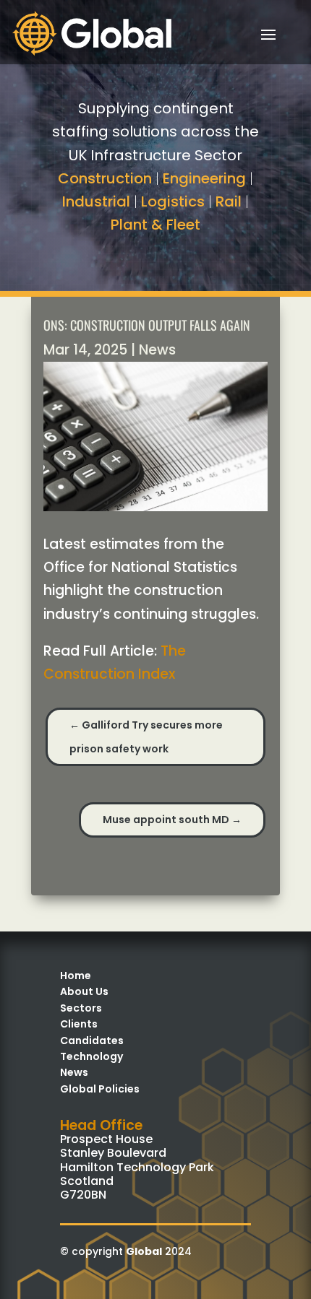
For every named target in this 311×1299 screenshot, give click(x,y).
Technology (91, 1056)
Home (75, 975)
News (157, 350)
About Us (84, 991)
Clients (79, 1024)
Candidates (92, 1040)
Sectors (81, 1008)
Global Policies (100, 1089)
